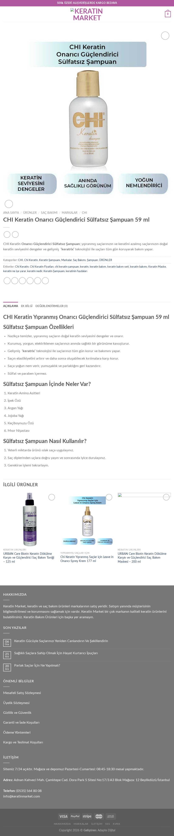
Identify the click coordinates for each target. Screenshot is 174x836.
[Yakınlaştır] (9, 204)
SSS (107, 824)
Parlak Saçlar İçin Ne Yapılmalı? (37, 665)
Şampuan (92, 260)
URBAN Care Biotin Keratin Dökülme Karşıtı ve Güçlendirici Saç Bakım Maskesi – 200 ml (142, 557)
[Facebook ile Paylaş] (14, 280)
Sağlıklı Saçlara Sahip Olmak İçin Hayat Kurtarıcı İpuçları (56, 653)
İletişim (96, 824)
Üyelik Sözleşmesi (16, 703)
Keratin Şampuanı (49, 260)
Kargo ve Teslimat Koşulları (23, 742)
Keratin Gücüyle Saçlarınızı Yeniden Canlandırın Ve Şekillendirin (61, 641)
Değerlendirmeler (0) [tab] (51, 306)
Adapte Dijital (106, 830)
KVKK (116, 824)
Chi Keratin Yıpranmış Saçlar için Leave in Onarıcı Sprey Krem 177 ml (87, 559)
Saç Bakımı (49, 212)
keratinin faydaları (76, 271)
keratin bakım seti (118, 266)
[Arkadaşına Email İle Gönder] (30, 280)
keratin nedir (34, 271)
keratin (84, 266)
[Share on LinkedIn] (45, 280)
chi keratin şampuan (67, 266)
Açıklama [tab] (10, 306)
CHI (84, 212)
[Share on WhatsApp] (7, 280)
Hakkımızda (62, 824)
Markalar (69, 212)
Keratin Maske (157, 266)
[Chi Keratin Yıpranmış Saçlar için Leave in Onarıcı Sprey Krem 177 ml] (87, 521)
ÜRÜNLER (30, 212)
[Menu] (5, 14)
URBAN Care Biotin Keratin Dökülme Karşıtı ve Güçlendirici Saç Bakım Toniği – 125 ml (28, 557)
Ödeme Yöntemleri (17, 732)
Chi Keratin (31, 260)
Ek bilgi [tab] (26, 306)
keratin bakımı (138, 266)
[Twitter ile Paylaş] (22, 280)
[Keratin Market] (87, 14)
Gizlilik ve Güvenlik (17, 712)
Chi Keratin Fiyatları (42, 266)
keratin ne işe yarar (14, 271)
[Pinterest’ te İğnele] (37, 280)
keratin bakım (98, 266)
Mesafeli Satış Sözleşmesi (22, 693)
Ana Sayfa (11, 212)
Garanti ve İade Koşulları (21, 722)
